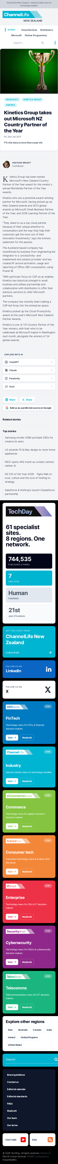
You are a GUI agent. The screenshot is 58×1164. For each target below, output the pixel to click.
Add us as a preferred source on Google (30, 407)
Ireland (11, 1037)
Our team (12, 1118)
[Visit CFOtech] (23, 707)
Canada (37, 1029)
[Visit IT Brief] (23, 886)
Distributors (46, 29)
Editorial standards (17, 1096)
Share (12, 399)
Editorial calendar (16, 1089)
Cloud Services (29, 29)
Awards (10, 105)
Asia (10, 1029)
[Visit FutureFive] (23, 841)
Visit (10, 737)
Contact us (13, 1082)
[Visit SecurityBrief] (23, 931)
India (49, 1029)
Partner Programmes (36, 35)
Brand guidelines (16, 1074)
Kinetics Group (32, 99)
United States (15, 1044)
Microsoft (16, 35)
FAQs (10, 1103)
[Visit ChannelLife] (23, 752)
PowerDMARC (10, 1159)
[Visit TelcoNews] (23, 976)
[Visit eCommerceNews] (23, 795)
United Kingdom (29, 1037)
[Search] (42, 43)
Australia (23, 1029)
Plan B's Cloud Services (14, 1156)
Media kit (27, 737)
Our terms (12, 1125)
